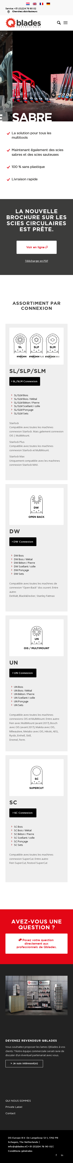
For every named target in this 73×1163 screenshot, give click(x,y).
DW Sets (19, 573)
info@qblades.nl (17, 1147)
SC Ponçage (21, 841)
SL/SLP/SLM (27, 371)
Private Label (13, 1107)
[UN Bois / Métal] (11, 690)
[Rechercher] (57, 23)
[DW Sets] (11, 574)
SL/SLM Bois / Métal (25, 399)
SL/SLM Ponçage (23, 409)
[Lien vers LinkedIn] (62, 1155)
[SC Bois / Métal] (11, 830)
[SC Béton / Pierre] (11, 834)
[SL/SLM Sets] (11, 413)
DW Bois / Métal (23, 559)
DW (14, 531)
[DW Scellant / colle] (11, 566)
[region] (36, 76)
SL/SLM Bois (21, 395)
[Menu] (65, 22)
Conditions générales (20, 1151)
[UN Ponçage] (11, 701)
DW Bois (19, 555)
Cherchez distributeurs (24, 12)
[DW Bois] (11, 555)
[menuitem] (57, 23)
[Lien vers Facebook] (56, 1155)
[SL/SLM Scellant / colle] (11, 406)
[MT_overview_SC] (36, 777)
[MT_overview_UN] (36, 637)
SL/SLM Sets (21, 413)
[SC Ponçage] (11, 841)
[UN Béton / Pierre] (11, 694)
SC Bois (18, 826)
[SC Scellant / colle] (11, 838)
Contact (10, 1113)
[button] (36, 76)
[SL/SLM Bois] (11, 395)
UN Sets (18, 705)
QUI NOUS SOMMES (18, 1101)
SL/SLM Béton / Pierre (27, 402)
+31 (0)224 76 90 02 (25, 9)
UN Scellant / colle (24, 697)
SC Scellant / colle (24, 837)
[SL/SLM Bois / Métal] (11, 399)
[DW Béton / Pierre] (11, 563)
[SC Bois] (11, 827)
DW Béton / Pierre (24, 562)
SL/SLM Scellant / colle (27, 406)
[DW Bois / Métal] (11, 559)
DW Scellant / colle (25, 566)
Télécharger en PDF (36, 261)
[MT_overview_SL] (36, 346)
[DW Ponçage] (11, 570)
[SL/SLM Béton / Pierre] (11, 403)
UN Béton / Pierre (24, 694)
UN (13, 663)
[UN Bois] (11, 687)
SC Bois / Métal (23, 830)
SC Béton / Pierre (24, 834)
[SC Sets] (11, 845)
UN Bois (18, 687)
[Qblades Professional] (30, 23)
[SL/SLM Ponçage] (11, 410)
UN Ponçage (21, 701)
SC (13, 803)
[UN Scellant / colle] (11, 698)
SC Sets (18, 845)
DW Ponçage (21, 570)
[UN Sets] (11, 705)
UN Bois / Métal (23, 690)
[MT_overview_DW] (36, 506)
